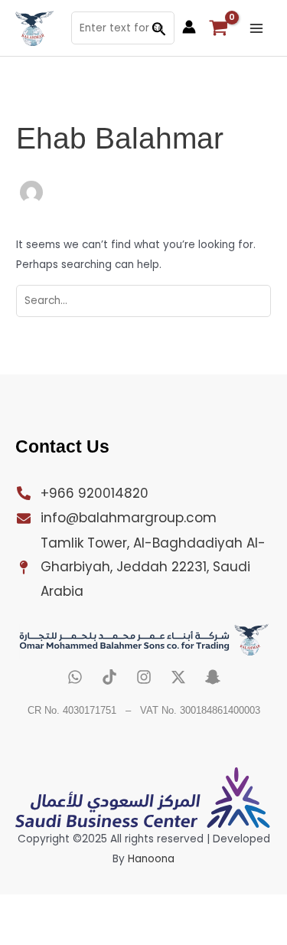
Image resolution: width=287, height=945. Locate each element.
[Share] (128, 907)
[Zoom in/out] (24, 907)
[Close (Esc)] (180, 907)
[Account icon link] (189, 27)
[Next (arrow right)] (76, 932)
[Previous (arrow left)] (24, 932)
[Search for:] (143, 300)
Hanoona (151, 859)
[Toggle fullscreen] (76, 907)
